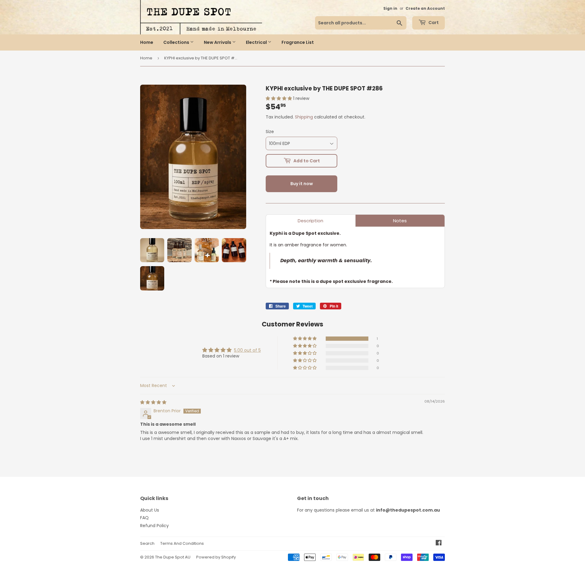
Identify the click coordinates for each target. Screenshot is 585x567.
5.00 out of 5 (247, 350)
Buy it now (301, 184)
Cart (433, 22)
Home (146, 42)
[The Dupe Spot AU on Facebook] (438, 544)
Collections (176, 42)
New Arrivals (218, 42)
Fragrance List (298, 42)
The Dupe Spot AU (172, 557)
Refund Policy (154, 526)
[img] (153, 402)
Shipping (304, 117)
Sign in (390, 8)
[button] (279, 98)
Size (270, 132)
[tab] (311, 220)
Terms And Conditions (182, 543)
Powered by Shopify (216, 557)
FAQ (144, 518)
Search (147, 543)
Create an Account (425, 8)
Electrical (257, 42)
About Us (149, 510)
